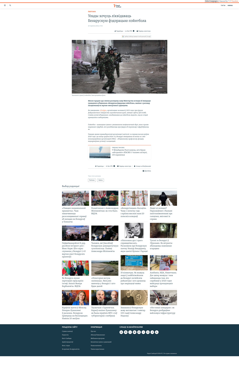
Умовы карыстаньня (97, 349)
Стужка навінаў (67, 331)
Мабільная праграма (98, 338)
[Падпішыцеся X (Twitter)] (130, 332)
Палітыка (92, 12)
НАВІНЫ (230, 5)
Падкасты (65, 335)
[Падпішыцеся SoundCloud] (143, 332)
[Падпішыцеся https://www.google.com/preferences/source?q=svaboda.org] (121, 332)
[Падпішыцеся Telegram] (152, 332)
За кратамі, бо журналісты (70, 349)
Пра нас (93, 331)
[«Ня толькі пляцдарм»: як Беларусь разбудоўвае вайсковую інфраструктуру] (163, 297)
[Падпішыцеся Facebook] (125, 332)
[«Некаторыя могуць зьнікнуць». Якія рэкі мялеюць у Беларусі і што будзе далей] (104, 268)
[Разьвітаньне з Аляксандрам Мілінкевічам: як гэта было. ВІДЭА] (104, 198)
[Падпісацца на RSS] (156, 332)
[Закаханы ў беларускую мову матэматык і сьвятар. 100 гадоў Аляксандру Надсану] (134, 297)
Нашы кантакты (96, 345)
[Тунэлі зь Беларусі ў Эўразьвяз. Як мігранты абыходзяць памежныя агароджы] (163, 230)
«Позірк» (103, 110)
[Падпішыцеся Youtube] (134, 332)
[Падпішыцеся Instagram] (148, 332)
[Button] (118, 31)
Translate (234, 1)
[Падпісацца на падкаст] (139, 332)
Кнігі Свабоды (66, 338)
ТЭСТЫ (223, 5)
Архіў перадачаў (67, 342)
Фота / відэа (66, 345)
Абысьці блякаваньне (98, 335)
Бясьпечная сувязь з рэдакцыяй (101, 342)
